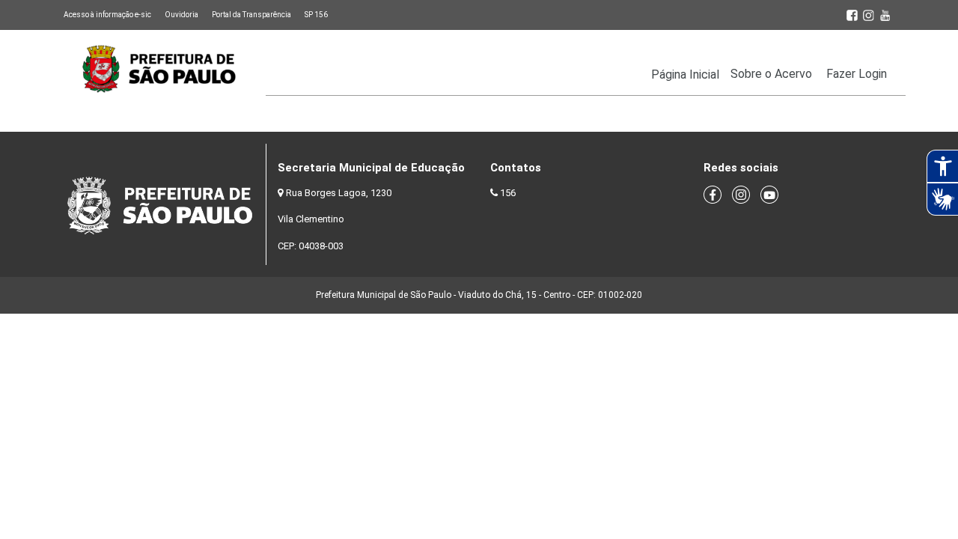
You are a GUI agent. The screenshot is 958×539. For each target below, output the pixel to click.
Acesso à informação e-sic (107, 14)
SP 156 (316, 14)
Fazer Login (856, 74)
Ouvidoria (181, 14)
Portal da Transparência (251, 14)
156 (508, 192)
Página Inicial (685, 74)
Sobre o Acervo (771, 74)
